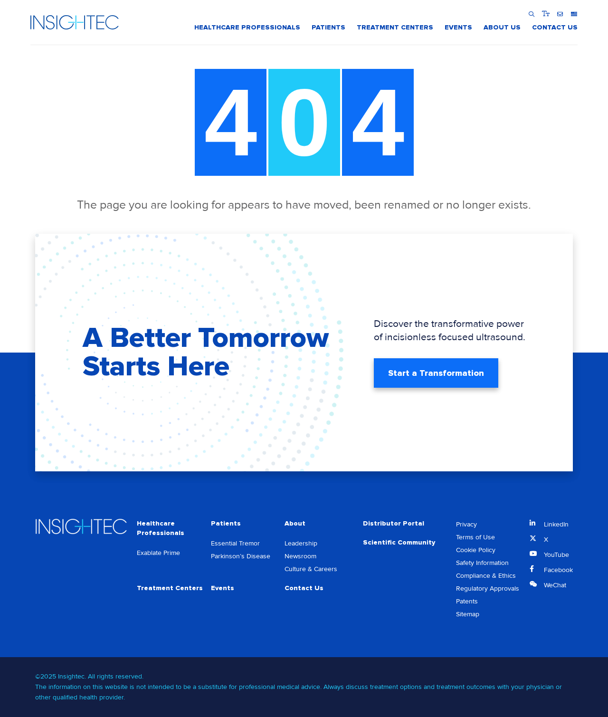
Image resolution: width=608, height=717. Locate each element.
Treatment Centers (170, 588)
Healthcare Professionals (160, 528)
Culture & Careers (311, 569)
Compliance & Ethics (486, 576)
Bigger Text (545, 13)
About (295, 523)
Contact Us (304, 588)
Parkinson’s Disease (240, 556)
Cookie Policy (475, 550)
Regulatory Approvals (487, 588)
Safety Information (482, 563)
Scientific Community (399, 542)
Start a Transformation (436, 373)
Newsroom (300, 556)
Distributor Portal (393, 523)
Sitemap (467, 614)
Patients (226, 523)
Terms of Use (475, 537)
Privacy (466, 524)
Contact (559, 13)
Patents (467, 601)
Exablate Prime (158, 553)
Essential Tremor (235, 543)
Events (222, 588)
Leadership (301, 543)
